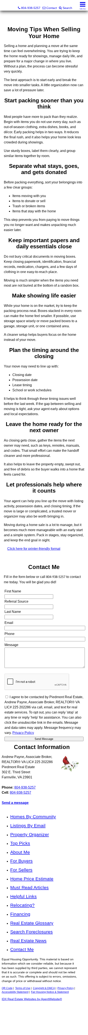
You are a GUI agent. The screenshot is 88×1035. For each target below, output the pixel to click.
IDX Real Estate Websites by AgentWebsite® (32, 999)
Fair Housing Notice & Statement (50, 992)
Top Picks (20, 843)
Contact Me (22, 949)
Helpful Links (23, 896)
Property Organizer (29, 834)
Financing (20, 914)
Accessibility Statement (15, 992)
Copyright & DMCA (44, 988)
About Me (20, 852)
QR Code (7, 988)
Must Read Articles (29, 887)
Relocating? (22, 905)
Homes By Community (33, 816)
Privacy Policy (65, 988)
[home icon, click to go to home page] (5, 5)
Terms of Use (22, 988)
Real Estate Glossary (31, 923)
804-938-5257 (25, 787)
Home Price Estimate (31, 878)
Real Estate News (28, 940)
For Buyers (21, 860)
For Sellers (21, 869)
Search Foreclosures (31, 931)
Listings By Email (27, 825)
